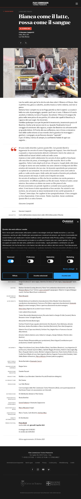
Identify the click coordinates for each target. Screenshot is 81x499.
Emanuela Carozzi (36, 361)
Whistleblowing (63, 463)
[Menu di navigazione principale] (77, 4)
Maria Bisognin (23, 296)
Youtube (43, 469)
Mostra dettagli (68, 269)
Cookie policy (53, 463)
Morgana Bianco (24, 290)
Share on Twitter (26, 42)
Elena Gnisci (23, 309)
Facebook (32, 469)
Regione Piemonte (53, 483)
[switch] (31, 261)
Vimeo (49, 469)
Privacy (44, 463)
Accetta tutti (66, 276)
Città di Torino (31, 483)
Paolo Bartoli (66, 282)
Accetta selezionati (40, 276)
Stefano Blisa (42, 413)
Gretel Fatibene (24, 403)
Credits (72, 463)
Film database (9, 11)
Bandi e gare (29, 463)
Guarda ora (26, 28)
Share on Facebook (21, 42)
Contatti (37, 463)
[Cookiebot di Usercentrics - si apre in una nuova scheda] (64, 221)
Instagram (38, 469)
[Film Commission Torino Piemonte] (40, 3)
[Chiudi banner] (78, 221)
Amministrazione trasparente (15, 463)
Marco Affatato (41, 356)
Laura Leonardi (44, 290)
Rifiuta (14, 276)
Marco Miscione (24, 408)
